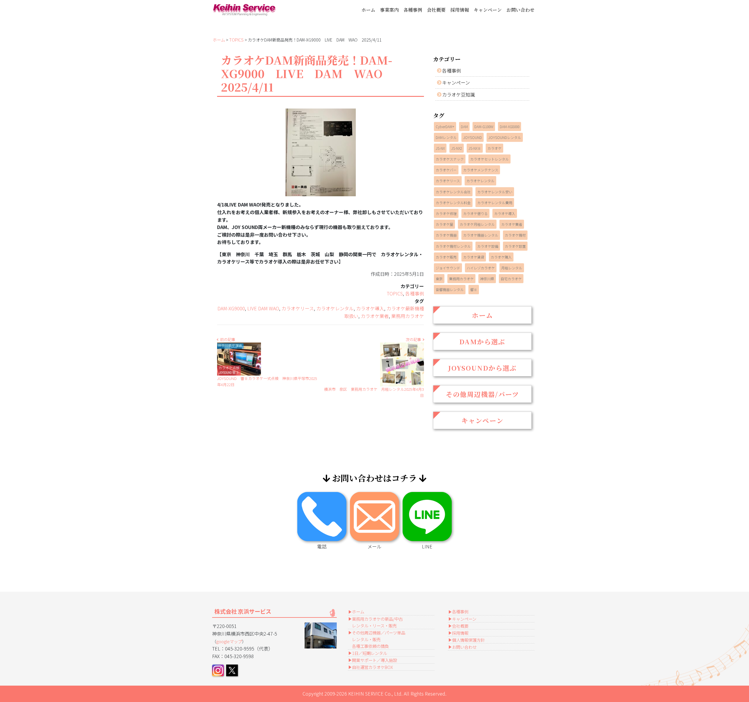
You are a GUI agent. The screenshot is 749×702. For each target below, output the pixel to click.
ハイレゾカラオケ (481, 267)
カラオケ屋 (444, 224)
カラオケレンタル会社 (453, 191)
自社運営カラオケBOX (372, 667)
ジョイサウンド (448, 267)
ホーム (368, 9)
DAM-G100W (483, 126)
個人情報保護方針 (468, 640)
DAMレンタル (446, 137)
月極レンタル (511, 267)
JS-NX (440, 148)
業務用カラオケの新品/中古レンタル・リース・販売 (377, 622)
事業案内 (389, 9)
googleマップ (229, 641)
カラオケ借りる (475, 213)
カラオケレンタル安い (494, 191)
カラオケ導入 (370, 308)
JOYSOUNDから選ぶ (482, 367)
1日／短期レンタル (369, 653)
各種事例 (412, 9)
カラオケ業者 (375, 315)
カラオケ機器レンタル (480, 235)
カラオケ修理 (446, 213)
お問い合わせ (520, 9)
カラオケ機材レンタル (453, 246)
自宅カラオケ (511, 278)
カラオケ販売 (446, 256)
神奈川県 (487, 278)
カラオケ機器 (446, 235)
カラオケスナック (450, 158)
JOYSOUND (472, 137)
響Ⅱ (473, 289)
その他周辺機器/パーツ (482, 394)
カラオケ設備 (487, 246)
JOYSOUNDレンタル (504, 137)
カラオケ (494, 148)
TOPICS (236, 40)
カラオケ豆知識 (458, 94)
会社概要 (436, 9)
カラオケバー (446, 169)
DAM (464, 126)
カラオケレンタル (335, 308)
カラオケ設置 (515, 246)
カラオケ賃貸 (473, 256)
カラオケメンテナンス (480, 169)
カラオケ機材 (515, 235)
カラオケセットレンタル (489, 158)
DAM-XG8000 (509, 126)
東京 (439, 278)
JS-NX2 (456, 148)
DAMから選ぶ (482, 341)
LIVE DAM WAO (263, 308)
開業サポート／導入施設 (374, 660)
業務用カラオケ (407, 315)
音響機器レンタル (450, 289)
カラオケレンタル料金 (453, 202)
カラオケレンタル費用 (494, 202)
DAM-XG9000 (231, 308)
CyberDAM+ (445, 126)
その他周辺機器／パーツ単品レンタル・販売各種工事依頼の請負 (378, 639)
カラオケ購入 (501, 256)
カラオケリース (297, 308)
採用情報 (459, 9)
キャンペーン (488, 9)
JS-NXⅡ (474, 148)
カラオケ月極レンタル (477, 224)
